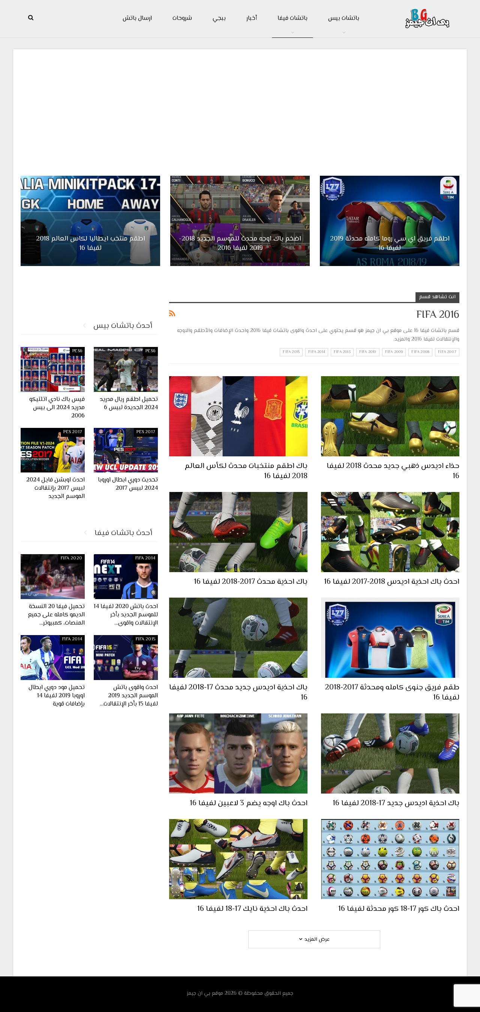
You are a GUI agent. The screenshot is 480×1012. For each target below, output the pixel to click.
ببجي (219, 18)
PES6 (150, 351)
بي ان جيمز (198, 994)
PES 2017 (145, 432)
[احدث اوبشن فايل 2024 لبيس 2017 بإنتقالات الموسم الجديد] (53, 450)
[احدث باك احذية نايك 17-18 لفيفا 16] (238, 859)
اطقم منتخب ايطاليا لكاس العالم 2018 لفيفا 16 (90, 244)
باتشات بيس (343, 18)
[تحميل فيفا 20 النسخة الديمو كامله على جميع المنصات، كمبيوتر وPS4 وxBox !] (53, 576)
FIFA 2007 (447, 352)
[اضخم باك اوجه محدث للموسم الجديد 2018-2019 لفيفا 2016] (240, 221)
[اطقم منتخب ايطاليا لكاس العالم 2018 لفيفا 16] (90, 221)
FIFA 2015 (291, 352)
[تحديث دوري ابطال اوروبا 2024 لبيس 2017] (126, 450)
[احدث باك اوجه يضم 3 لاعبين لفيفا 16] (238, 753)
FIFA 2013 (342, 352)
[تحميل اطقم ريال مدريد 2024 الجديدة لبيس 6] (126, 369)
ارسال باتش (137, 18)
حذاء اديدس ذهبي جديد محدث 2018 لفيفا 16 (393, 471)
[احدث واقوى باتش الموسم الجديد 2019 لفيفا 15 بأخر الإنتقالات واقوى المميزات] (126, 657)
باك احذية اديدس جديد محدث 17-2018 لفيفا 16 (238, 693)
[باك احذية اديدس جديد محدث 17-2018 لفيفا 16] (238, 638)
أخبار (251, 18)
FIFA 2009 (394, 352)
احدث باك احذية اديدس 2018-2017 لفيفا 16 (391, 582)
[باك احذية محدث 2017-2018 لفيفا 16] (238, 532)
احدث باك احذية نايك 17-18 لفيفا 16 (252, 909)
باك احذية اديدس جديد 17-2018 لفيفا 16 (396, 803)
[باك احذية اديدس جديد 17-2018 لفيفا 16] (390, 753)
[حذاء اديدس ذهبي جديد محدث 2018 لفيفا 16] (390, 416)
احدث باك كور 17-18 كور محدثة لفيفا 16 (398, 909)
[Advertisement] (240, 109)
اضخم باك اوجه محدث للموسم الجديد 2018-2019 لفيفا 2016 (240, 244)
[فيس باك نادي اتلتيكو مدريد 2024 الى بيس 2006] (53, 369)
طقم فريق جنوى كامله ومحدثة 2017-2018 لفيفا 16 (392, 693)
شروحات (182, 18)
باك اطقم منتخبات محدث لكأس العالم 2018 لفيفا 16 (246, 471)
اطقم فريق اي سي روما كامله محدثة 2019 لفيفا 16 (390, 244)
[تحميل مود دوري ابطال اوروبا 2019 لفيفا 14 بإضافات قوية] (53, 657)
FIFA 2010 (367, 352)
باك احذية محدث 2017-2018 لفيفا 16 (251, 582)
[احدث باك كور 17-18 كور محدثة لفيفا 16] (390, 859)
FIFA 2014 (316, 352)
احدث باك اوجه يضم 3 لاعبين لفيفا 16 (249, 803)
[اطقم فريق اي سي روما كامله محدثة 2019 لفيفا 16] (389, 221)
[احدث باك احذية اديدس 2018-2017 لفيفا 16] (390, 532)
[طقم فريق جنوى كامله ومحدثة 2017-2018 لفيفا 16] (390, 638)
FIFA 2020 (71, 558)
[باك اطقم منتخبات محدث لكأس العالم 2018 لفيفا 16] (238, 416)
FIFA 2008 (420, 352)
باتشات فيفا (293, 18)
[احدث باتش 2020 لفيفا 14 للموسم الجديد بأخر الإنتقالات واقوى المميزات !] (126, 576)
